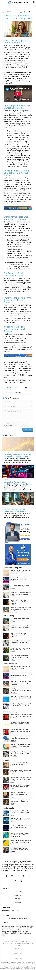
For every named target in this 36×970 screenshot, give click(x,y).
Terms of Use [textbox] (18, 895)
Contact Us (18, 948)
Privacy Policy (18, 959)
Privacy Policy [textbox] (18, 891)
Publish (28, 430)
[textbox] (18, 861)
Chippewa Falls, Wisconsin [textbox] (18, 918)
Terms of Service (18, 954)
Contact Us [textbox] (18, 902)
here (35, 968)
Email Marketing (12, 388)
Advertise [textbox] (18, 898)
